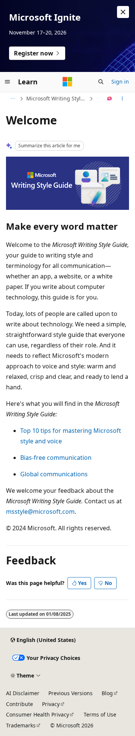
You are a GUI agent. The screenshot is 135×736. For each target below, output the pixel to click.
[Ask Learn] (110, 99)
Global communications (54, 474)
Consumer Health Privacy (37, 714)
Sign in (120, 81)
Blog (107, 693)
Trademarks (21, 725)
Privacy (51, 704)
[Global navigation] (7, 81)
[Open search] (100, 81)
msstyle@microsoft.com (40, 511)
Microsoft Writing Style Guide (57, 98)
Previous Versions (70, 693)
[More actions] (122, 99)
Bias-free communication (56, 457)
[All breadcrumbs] (12, 99)
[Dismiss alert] (123, 12)
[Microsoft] (67, 82)
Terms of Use (100, 714)
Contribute (19, 704)
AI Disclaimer (22, 693)
